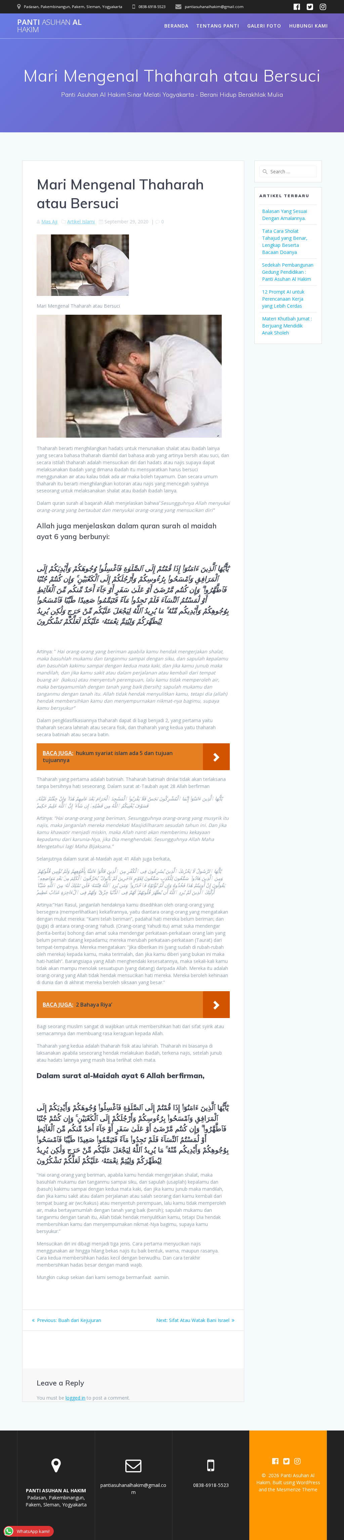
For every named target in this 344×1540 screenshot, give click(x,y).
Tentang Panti (217, 26)
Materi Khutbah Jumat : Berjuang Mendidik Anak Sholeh (287, 325)
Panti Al (49, 26)
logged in (75, 1398)
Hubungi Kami (308, 26)
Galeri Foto (264, 26)
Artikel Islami (81, 221)
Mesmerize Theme (296, 1489)
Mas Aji (49, 221)
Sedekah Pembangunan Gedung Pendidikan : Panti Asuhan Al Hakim (287, 272)
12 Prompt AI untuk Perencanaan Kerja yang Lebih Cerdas (283, 299)
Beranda (176, 26)
